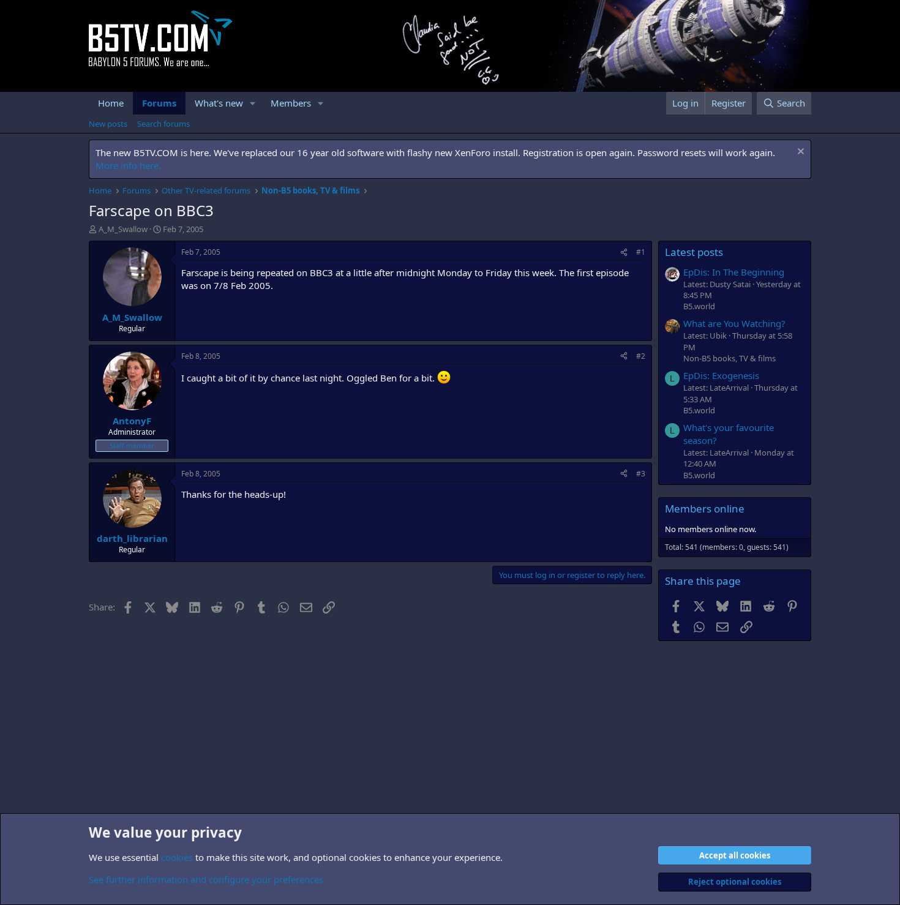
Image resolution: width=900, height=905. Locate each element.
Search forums (163, 123)
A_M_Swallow (123, 229)
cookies (177, 857)
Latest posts (694, 252)
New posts (108, 123)
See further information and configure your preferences (206, 879)
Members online (704, 508)
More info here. (128, 165)
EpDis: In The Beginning (733, 272)
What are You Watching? (734, 323)
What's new (219, 103)
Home (111, 103)
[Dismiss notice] (799, 152)
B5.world (699, 306)
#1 (640, 252)
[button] (252, 103)
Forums (159, 103)
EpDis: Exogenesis (721, 375)
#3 (640, 473)
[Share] (624, 253)
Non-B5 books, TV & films (729, 358)
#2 (640, 356)
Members (291, 103)
